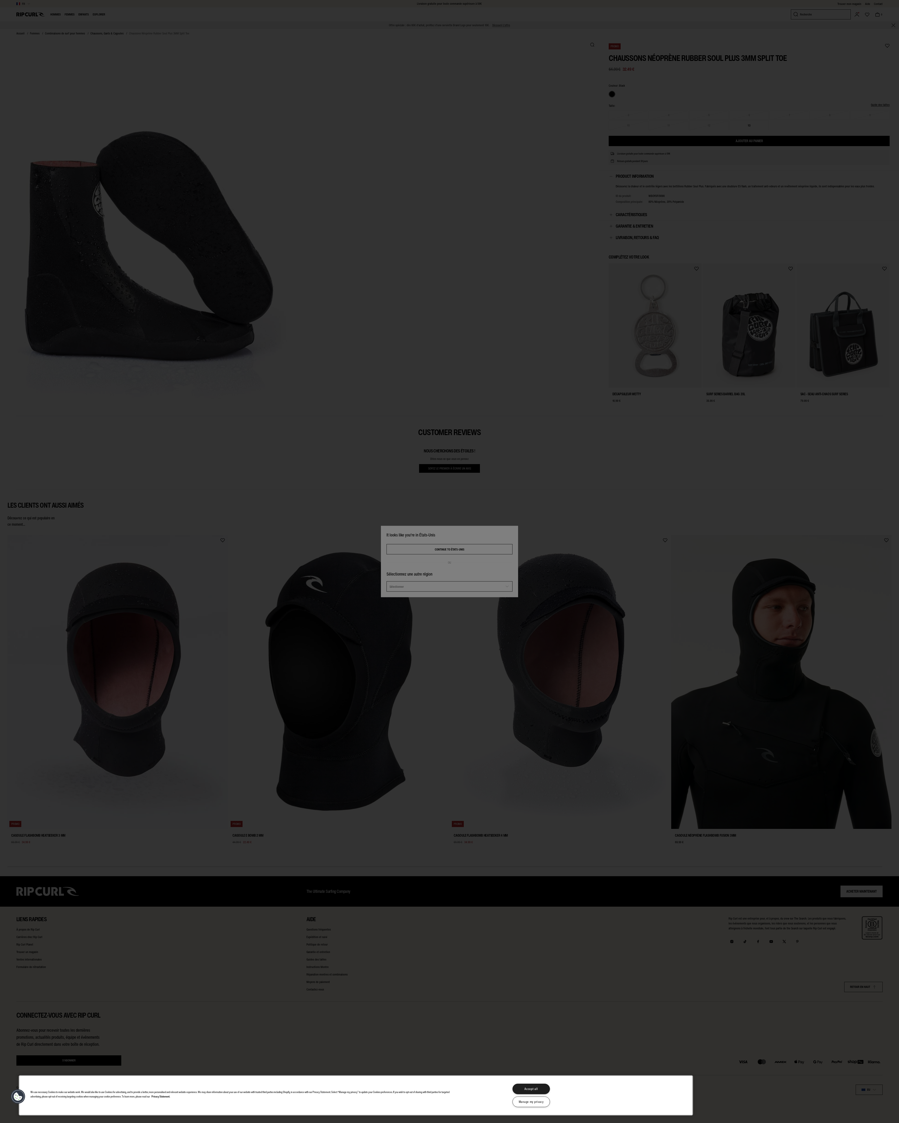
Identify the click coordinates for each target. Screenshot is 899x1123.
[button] (18, 1096)
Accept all (531, 1088)
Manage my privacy (531, 1101)
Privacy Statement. (160, 1096)
